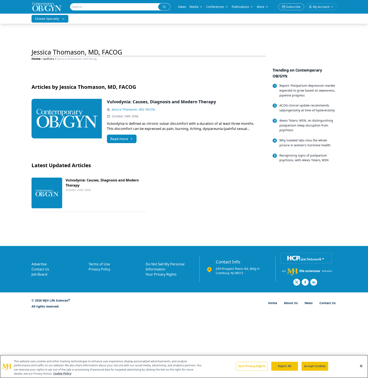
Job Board (39, 274)
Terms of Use (99, 264)
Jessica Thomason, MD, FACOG (133, 109)
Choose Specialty (47, 19)
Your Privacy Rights (161, 274)
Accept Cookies (314, 366)
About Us (291, 303)
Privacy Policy (99, 269)
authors (48, 59)
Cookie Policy (62, 373)
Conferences (215, 7)
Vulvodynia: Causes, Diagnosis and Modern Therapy (102, 183)
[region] (184, 366)
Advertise (39, 264)
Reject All (284, 366)
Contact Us (40, 269)
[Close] (361, 366)
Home (36, 59)
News (182, 7)
